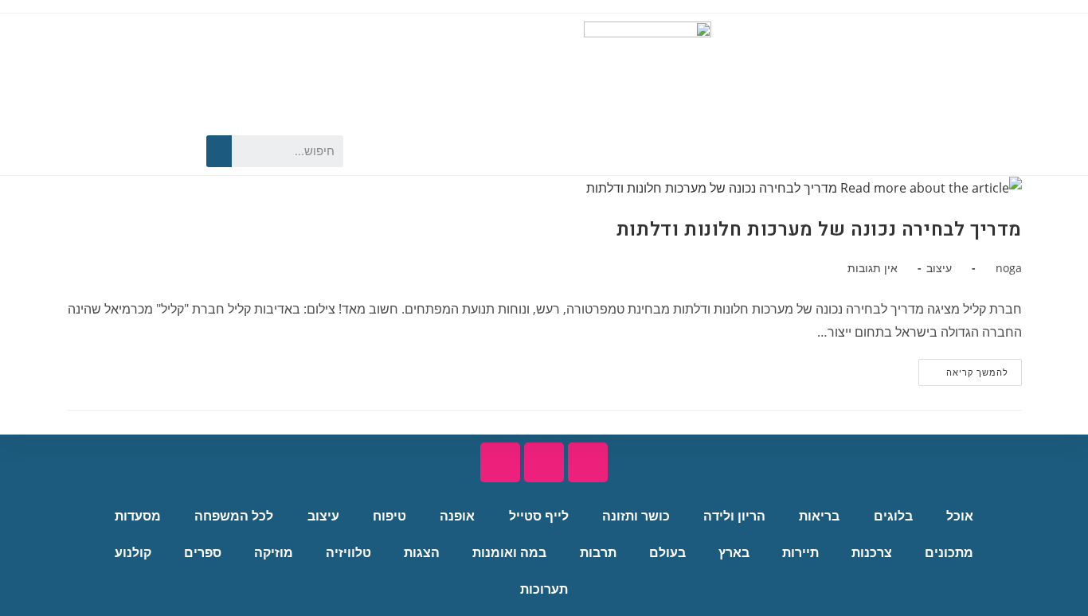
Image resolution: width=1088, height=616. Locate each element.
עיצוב (939, 267)
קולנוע (133, 552)
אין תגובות (872, 267)
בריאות (819, 516)
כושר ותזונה (636, 516)
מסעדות (138, 516)
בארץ (733, 552)
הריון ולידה (734, 516)
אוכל (959, 516)
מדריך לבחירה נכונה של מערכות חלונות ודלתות (819, 230)
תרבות (598, 552)
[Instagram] (114, 151)
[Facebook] (169, 151)
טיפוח (389, 516)
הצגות (422, 552)
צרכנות (871, 552)
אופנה (457, 516)
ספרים (202, 552)
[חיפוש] (219, 151)
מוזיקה (273, 552)
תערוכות (544, 589)
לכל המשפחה (233, 516)
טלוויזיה (348, 552)
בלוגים (893, 516)
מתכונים (949, 552)
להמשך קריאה (963, 368)
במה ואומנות (509, 552)
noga (1009, 267)
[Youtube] (142, 151)
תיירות (800, 552)
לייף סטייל (539, 516)
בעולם (667, 552)
